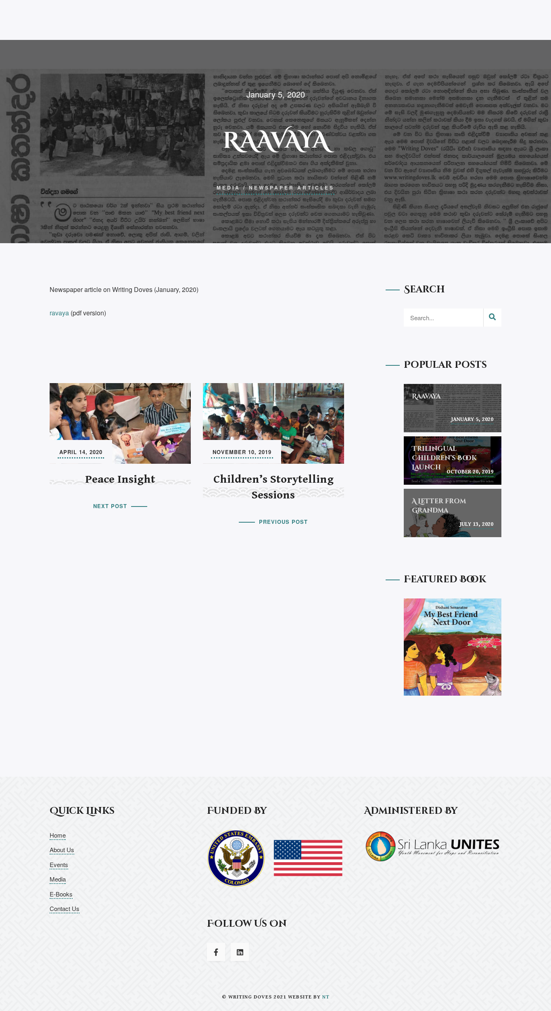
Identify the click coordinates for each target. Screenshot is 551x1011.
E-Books (61, 894)
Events (59, 864)
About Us (62, 849)
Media (228, 187)
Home (58, 835)
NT (326, 997)
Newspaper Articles (291, 187)
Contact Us (64, 908)
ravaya (59, 312)
